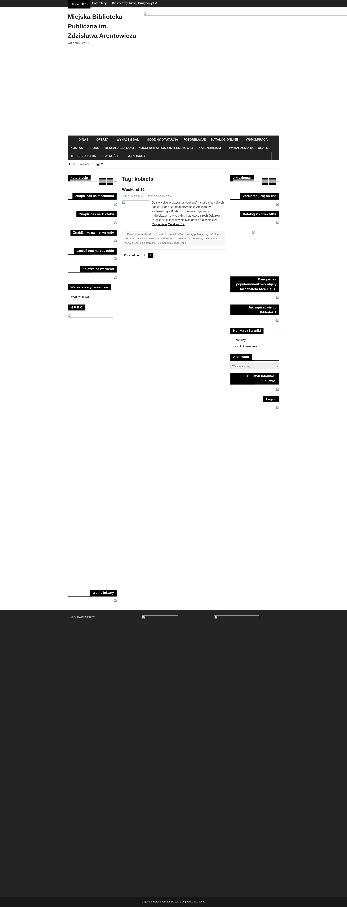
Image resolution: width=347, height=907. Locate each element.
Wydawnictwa (80, 296)
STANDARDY (136, 156)
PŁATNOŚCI (110, 156)
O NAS (83, 139)
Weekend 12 (133, 189)
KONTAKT (77, 148)
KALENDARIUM (209, 148)
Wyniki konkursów (245, 346)
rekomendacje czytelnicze (171, 242)
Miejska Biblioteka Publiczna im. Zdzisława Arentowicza (102, 26)
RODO (94, 148)
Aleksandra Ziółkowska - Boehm (167, 238)
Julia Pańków (194, 238)
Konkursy (240, 340)
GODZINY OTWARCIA (162, 139)
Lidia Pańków (147, 242)
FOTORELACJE (194, 139)
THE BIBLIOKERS (83, 156)
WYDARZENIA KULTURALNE (249, 148)
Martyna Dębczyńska (160, 195)
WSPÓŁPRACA (257, 139)
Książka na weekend (139, 234)
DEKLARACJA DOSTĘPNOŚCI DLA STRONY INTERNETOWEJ (149, 148)
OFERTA (102, 139)
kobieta (208, 238)
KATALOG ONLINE (224, 139)
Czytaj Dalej (168, 224)
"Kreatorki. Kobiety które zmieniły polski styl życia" (184, 234)
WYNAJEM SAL (128, 139)
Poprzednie (131, 255)
